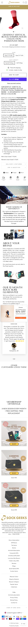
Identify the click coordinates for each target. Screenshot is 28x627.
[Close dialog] (26, 306)
